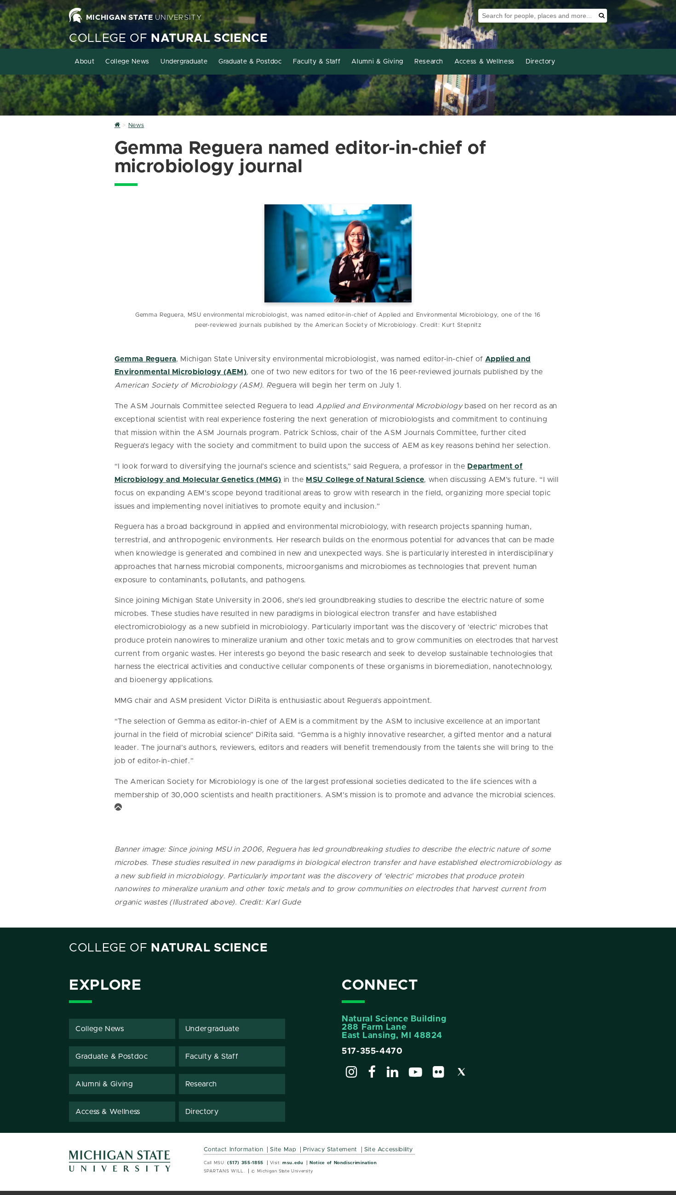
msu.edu (292, 1162)
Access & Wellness (484, 61)
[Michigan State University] (120, 1164)
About (84, 61)
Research (428, 61)
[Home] (117, 125)
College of (168, 38)
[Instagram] (352, 1073)
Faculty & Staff (317, 61)
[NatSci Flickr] (439, 1073)
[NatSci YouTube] (416, 1073)
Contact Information (234, 1150)
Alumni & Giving (377, 61)
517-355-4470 (372, 1051)
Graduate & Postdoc (250, 61)
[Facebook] (372, 1073)
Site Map (283, 1150)
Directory (541, 61)
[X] (462, 1073)
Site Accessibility (388, 1150)
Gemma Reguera (145, 359)
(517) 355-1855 (245, 1162)
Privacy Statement (330, 1150)
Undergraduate (183, 61)
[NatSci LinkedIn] (393, 1073)
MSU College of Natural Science (365, 479)
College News (127, 61)
